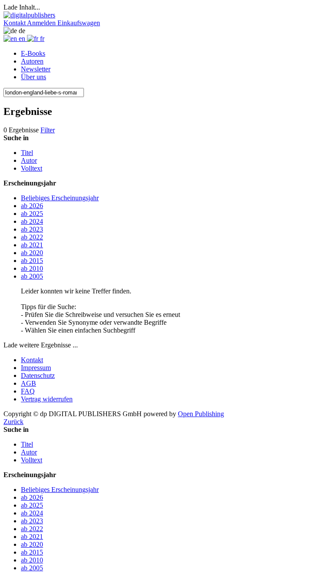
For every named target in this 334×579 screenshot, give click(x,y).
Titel (27, 152)
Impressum (36, 367)
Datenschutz (38, 375)
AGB (28, 383)
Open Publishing (201, 413)
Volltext (31, 168)
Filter (47, 130)
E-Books (33, 53)
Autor (29, 160)
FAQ (28, 391)
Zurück (13, 421)
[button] (15, 23)
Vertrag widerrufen (47, 399)
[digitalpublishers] (29, 15)
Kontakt (32, 360)
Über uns (33, 77)
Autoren (32, 61)
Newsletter (35, 69)
